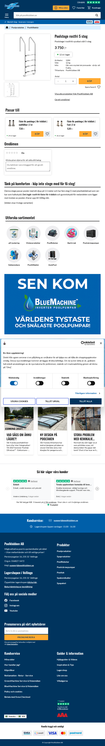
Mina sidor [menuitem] (9, 659)
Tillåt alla (85, 401)
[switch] (39, 383)
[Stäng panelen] (101, 343)
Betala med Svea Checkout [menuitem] (17, 697)
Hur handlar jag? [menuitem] (12, 664)
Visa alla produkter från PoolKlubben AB (74, 93)
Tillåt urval (52, 401)
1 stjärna (7, 153)
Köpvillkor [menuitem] (9, 670)
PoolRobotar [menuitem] (63, 561)
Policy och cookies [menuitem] (13, 691)
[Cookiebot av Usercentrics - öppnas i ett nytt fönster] (83, 343)
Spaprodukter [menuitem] (64, 556)
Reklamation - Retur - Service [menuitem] (18, 675)
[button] (7, 15)
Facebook (14, 600)
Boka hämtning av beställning (18, 586)
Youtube (14, 610)
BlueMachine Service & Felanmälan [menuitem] (21, 686)
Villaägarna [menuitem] (62, 680)
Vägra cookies (19, 401)
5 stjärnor (17, 153)
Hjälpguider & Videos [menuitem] (67, 659)
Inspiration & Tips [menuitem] (65, 664)
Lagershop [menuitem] (62, 670)
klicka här (32, 582)
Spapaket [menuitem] (61, 583)
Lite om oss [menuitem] (62, 675)
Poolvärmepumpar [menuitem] (66, 567)
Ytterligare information (86, 393)
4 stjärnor (14, 153)
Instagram (14, 605)
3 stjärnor (12, 153)
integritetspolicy (12, 644)
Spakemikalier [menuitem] (64, 578)
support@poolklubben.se (66, 520)
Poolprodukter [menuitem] (64, 551)
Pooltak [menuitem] (60, 572)
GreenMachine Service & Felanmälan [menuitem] (22, 680)
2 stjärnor (9, 153)
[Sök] (97, 15)
